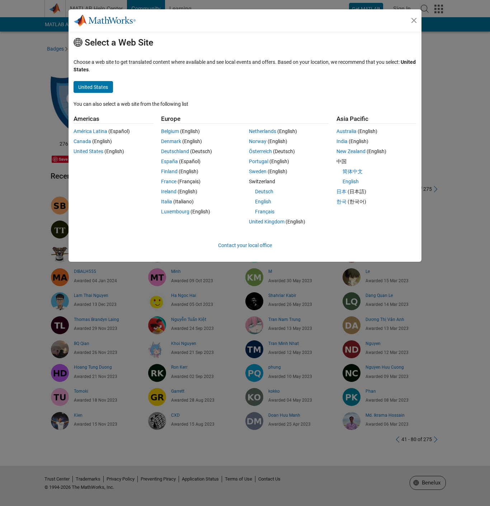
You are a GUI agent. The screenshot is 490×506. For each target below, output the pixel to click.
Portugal (258, 161)
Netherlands (262, 131)
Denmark (171, 141)
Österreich (260, 151)
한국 (341, 201)
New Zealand (351, 151)
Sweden (258, 171)
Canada (82, 141)
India (342, 141)
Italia (166, 201)
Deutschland (175, 151)
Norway (258, 141)
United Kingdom (266, 221)
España (169, 161)
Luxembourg (175, 211)
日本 (341, 191)
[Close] (414, 20)
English (263, 201)
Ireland (168, 191)
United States (88, 151)
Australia (346, 131)
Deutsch (264, 191)
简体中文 (353, 171)
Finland (169, 171)
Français (264, 211)
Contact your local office (245, 245)
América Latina (90, 131)
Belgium (170, 131)
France (168, 181)
